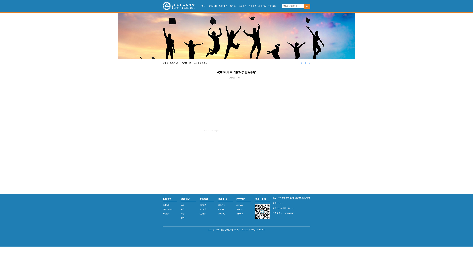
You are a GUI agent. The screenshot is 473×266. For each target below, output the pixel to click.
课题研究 (203, 205)
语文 (183, 205)
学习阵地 (221, 214)
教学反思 (174, 63)
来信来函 (239, 214)
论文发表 (203, 209)
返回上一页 (305, 63)
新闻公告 (213, 6)
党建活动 (221, 209)
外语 (183, 214)
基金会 (233, 6)
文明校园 (272, 6)
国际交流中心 (168, 209)
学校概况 (223, 6)
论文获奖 (203, 214)
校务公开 (166, 214)
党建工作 (252, 6)
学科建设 (243, 6)
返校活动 (239, 209)
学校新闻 (166, 205)
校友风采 (239, 205)
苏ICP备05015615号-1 (257, 230)
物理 (183, 218)
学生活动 (262, 6)
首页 (203, 6)
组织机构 (221, 205)
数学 (183, 209)
